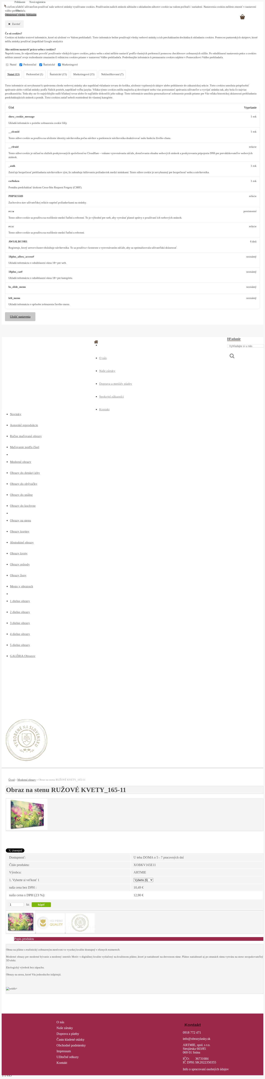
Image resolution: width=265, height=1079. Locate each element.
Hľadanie (234, 339)
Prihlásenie (20, 2)
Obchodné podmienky (71, 1045)
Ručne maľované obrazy (26, 436)
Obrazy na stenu (20, 520)
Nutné (13, 64)
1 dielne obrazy (20, 601)
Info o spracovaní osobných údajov (206, 1069)
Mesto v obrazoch (21, 586)
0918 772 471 (192, 1032)
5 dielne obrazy (20, 645)
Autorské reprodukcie (24, 425)
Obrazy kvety (19, 553)
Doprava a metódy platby (115, 383)
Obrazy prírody (20, 564)
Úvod (11, 779)
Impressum (64, 1051)
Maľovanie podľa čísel (24, 447)
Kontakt (104, 409)
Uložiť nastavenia (20, 316)
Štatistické (49, 64)
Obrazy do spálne (21, 494)
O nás (103, 358)
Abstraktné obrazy (22, 542)
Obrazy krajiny (19, 531)
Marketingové (70, 64)
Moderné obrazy (20, 461)
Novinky (15, 414)
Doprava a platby (68, 1033)
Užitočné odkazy (68, 1057)
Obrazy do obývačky (23, 483)
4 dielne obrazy (20, 634)
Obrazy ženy (18, 575)
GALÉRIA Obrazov (22, 656)
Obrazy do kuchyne (23, 505)
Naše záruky (107, 371)
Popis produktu (24, 939)
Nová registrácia (37, 2)
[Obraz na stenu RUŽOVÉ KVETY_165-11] (26, 829)
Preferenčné (29, 64)
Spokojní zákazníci (111, 396)
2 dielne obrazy (20, 612)
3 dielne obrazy (20, 623)
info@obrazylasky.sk (196, 1038)
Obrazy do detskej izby (25, 472)
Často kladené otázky (70, 1039)
